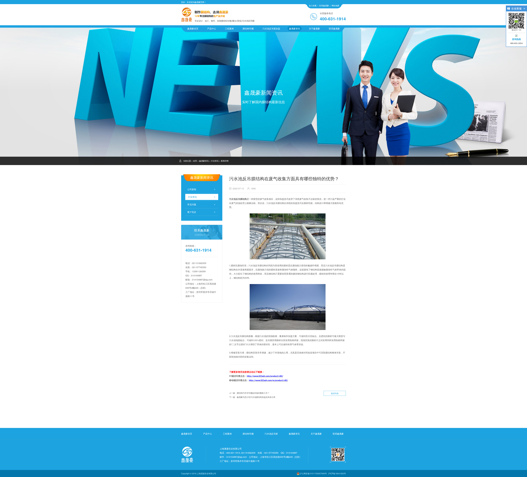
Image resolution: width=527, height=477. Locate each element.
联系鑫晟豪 (324, 5)
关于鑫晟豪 (314, 28)
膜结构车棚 (248, 28)
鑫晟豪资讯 (294, 28)
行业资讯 (215, 160)
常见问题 (191, 204)
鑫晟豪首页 (192, 28)
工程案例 (229, 28)
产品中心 (211, 28)
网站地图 (335, 5)
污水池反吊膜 (271, 433)
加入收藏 (312, 5)
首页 (195, 160)
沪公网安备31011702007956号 (313, 473)
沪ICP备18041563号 (337, 473)
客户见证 (191, 212)
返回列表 (335, 393)
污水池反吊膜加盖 (271, 28)
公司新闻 (191, 189)
